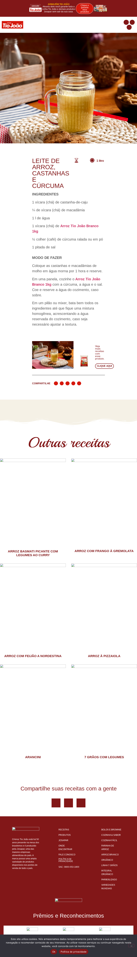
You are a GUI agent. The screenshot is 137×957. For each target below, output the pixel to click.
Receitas (64, 829)
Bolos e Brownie (111, 829)
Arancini (33, 757)
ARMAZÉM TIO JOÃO (58, 4)
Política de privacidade (74, 951)
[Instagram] (129, 27)
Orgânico (107, 860)
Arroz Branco (110, 854)
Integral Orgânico (107, 872)
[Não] (131, 945)
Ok (53, 951)
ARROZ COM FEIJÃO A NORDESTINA (33, 656)
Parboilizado (109, 879)
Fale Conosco (67, 854)
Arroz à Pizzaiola (104, 656)
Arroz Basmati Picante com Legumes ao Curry (33, 553)
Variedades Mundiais (108, 887)
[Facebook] (56, 802)
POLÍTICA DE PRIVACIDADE (66, 860)
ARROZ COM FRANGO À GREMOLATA (104, 551)
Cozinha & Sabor (111, 835)
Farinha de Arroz (107, 847)
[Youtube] (132, 22)
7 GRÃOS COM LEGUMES (104, 757)
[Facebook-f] (126, 22)
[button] (120, 25)
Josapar (63, 840)
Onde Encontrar (65, 847)
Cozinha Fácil (109, 840)
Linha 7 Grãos (109, 865)
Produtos (65, 835)
